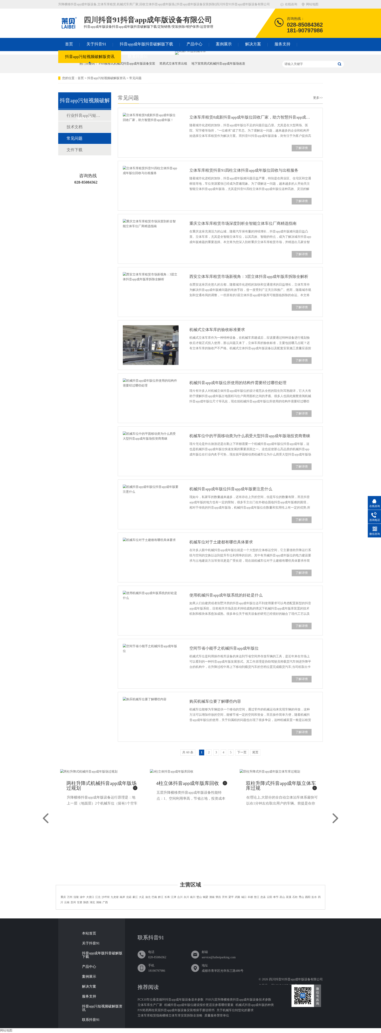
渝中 (82, 897)
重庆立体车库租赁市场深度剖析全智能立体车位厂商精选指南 (243, 223)
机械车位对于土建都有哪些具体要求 (221, 542)
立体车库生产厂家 (150, 1005)
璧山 (199, 897)
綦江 (135, 897)
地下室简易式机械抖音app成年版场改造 (218, 63)
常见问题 (135, 78)
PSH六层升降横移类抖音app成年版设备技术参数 (238, 999)
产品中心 (194, 44)
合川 (180, 897)
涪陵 (76, 897)
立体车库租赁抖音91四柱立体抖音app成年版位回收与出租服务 (243, 170)
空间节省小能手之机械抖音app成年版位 (224, 648)
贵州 (73, 902)
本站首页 (89, 933)
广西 (105, 902)
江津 (173, 897)
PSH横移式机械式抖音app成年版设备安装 (127, 63)
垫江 (256, 897)
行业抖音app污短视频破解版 (84, 115)
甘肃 (79, 902)
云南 (66, 902)
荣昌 (218, 897)
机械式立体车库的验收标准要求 (217, 329)
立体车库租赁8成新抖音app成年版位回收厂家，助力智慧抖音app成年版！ (250, 117)
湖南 (98, 902)
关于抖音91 (96, 44)
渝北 (148, 897)
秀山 (301, 897)
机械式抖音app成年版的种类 (254, 1005)
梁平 (231, 897)
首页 (69, 44)
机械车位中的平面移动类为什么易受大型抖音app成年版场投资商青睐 (249, 436)
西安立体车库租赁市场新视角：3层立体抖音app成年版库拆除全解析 (248, 276)
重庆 (63, 897)
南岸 (122, 897)
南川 (192, 897)
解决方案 (253, 44)
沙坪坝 (106, 897)
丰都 (250, 897)
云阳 (269, 897)
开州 (224, 897)
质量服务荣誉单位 (216, 1015)
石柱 (295, 897)
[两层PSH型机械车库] (190, 51)
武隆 (237, 897)
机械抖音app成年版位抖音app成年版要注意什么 (230, 489)
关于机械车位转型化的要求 (235, 1010)
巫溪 (288, 897)
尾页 (255, 752)
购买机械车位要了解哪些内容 (215, 701)
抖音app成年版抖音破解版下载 (146, 44)
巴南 (154, 897)
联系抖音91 (138, 56)
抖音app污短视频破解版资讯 (89, 56)
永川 (186, 897)
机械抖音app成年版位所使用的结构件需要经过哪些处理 (237, 383)
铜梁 (205, 897)
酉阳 (307, 897)
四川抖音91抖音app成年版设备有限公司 (296, 979)
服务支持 (282, 44)
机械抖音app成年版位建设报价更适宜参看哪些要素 (198, 1005)
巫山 (282, 897)
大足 (141, 897)
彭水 (314, 897)
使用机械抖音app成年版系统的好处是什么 (226, 595)
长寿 (167, 897)
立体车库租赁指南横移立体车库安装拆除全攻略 (170, 1015)
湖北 (92, 902)
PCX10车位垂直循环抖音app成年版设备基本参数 (171, 999)
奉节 (275, 897)
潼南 (212, 897)
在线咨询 (291, 4)
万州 (69, 897)
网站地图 (312, 4)
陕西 (86, 902)
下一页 (242, 752)
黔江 (160, 897)
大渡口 (90, 897)
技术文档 (74, 127)
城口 (244, 897)
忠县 (263, 897)
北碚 (128, 897)
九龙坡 (115, 897)
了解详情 (301, 148)
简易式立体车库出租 (173, 63)
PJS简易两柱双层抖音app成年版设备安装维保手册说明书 (176, 1010)
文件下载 (74, 150)
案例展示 (224, 44)
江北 (98, 897)
